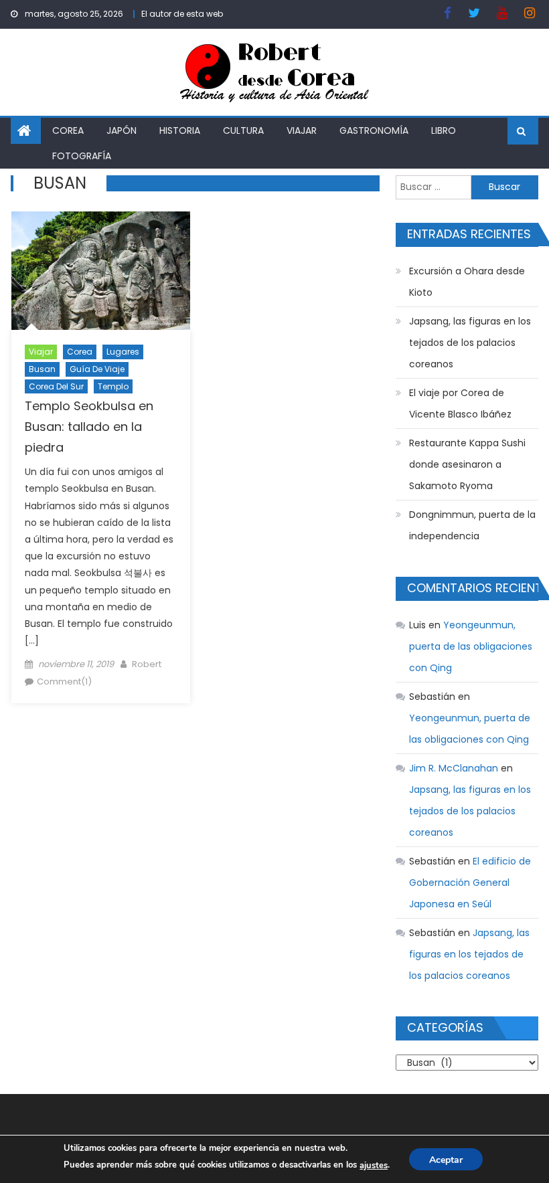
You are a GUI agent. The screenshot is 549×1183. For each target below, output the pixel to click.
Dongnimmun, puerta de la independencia (472, 525)
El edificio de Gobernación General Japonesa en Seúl (470, 882)
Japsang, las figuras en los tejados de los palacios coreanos (470, 342)
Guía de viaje (97, 369)
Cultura (243, 130)
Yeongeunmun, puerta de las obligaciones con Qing (470, 646)
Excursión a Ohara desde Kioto (467, 281)
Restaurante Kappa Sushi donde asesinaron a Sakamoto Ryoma (467, 464)
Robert (146, 664)
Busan (42, 369)
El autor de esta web (182, 13)
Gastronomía (373, 130)
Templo (113, 386)
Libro (443, 130)
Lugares (122, 351)
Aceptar (446, 1160)
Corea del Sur (56, 386)
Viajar (302, 130)
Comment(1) (64, 681)
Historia (179, 130)
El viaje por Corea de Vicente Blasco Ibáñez (460, 403)
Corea (68, 130)
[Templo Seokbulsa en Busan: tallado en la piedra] (100, 271)
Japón (121, 130)
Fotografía (81, 156)
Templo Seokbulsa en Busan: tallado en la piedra (89, 426)
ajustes (374, 1166)
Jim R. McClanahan (453, 768)
